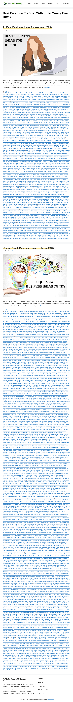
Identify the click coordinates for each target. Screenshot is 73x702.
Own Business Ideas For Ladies (49, 187)
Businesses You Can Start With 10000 (37, 140)
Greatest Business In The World (59, 455)
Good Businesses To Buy (27, 440)
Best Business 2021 (49, 97)
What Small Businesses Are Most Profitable (39, 661)
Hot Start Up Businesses (36, 467)
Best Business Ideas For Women (13, 102)
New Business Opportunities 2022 (14, 516)
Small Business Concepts (24, 550)
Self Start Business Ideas (22, 196)
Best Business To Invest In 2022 (40, 323)
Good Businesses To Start (9, 166)
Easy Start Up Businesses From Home (58, 427)
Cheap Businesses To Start (37, 391)
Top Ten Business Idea (31, 217)
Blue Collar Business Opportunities (40, 372)
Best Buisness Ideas (15, 97)
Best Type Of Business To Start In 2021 (24, 122)
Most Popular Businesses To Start (15, 498)
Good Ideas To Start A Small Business (41, 444)
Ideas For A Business (40, 470)
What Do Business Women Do (37, 230)
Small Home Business (61, 580)
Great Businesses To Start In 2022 (35, 452)
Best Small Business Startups (21, 357)
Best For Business (31, 332)
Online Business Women (35, 187)
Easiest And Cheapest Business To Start (58, 145)
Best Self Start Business (52, 352)
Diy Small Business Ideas (50, 403)
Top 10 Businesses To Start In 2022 (11, 609)
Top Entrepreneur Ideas (63, 215)
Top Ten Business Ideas (42, 217)
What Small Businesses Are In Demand (19, 661)
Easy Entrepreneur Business (18, 150)
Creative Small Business (32, 400)
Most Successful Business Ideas (59, 509)
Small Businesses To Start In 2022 (47, 578)
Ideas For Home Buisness (40, 471)
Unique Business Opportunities (24, 634)
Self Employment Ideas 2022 (40, 542)
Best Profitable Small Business (35, 350)
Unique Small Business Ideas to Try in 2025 (28, 248)
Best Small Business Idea (29, 119)
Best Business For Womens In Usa (37, 101)
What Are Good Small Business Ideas (54, 638)
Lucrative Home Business (12, 489)
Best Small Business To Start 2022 (42, 359)
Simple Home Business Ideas (53, 545)
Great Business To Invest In (58, 450)
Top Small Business (59, 620)
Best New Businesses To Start (38, 344)
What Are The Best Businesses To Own (58, 643)
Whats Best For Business (17, 236)
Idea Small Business (21, 470)
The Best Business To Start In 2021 (53, 210)
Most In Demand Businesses (40, 491)
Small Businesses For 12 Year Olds (27, 573)
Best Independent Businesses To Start (44, 339)
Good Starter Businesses (49, 449)
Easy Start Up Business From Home (27, 153)
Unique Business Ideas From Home (17, 223)
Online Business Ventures (23, 187)
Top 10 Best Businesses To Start (31, 607)
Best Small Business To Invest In (49, 357)
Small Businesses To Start (61, 576)
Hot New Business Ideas (30, 465)
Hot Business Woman (41, 174)
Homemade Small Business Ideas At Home (16, 174)
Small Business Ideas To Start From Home (31, 560)
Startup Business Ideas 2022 (42, 596)
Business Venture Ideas (18, 385)
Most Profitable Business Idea (10, 499)
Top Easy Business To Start (51, 215)
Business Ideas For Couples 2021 (32, 130)
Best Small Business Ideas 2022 (37, 355)
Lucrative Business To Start (16, 488)
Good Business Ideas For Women (14, 165)
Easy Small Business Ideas (50, 151)
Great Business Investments (44, 450)
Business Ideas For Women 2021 (43, 132)
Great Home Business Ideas (63, 452)
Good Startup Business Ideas (62, 449)
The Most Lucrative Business (50, 604)
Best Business (16, 318)
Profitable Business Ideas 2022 (33, 192)
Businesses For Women (8, 138)
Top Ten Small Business (31, 627)
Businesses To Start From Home (59, 388)
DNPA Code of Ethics (43, 689)
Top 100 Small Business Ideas (22, 214)
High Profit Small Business (41, 458)
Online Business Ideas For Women (56, 186)
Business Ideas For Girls (60, 130)
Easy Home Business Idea (32, 150)
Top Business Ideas (34, 214)
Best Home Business (39, 112)
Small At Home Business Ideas (32, 547)
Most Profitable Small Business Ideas (26, 506)
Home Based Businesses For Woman (20, 169)
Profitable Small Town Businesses (21, 539)
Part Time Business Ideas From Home (41, 525)
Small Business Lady (11, 205)
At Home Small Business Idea (13, 314)
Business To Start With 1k (26, 137)
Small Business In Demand (48, 560)
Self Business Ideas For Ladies (20, 194)
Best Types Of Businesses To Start (45, 370)
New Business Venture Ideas (43, 516)
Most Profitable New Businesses (19, 504)
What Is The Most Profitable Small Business (48, 656)
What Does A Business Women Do (53, 230)
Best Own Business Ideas (31, 347)
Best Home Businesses (20, 337)
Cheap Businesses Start (25, 391)
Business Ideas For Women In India (11, 133)
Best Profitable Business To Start (20, 350)
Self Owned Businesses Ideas (54, 542)
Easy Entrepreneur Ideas (8, 421)
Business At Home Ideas (12, 375)
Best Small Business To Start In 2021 (15, 360)
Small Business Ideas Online (26, 558)
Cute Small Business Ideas (51, 143)
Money (57, 3)
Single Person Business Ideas (18, 547)
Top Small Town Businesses (37, 624)
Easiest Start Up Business (61, 411)
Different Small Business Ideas (62, 401)
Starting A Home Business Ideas (43, 594)
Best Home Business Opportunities (15, 114)
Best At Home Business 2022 (29, 316)
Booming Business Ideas (49, 122)
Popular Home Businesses (63, 529)
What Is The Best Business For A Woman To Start (19, 232)
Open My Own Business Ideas (10, 524)
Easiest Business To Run (17, 406)
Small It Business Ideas (11, 583)
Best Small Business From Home (15, 119)
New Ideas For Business (17, 519)
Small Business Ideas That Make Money (42, 558)
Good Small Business (63, 445)
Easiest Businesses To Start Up (61, 408)
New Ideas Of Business (29, 519)
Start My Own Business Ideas (18, 591)
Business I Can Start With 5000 (24, 127)
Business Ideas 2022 (18, 377)
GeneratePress (50, 699)
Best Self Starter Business (15, 354)
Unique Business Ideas (22, 222)
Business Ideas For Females (47, 130)
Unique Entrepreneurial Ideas (46, 223)
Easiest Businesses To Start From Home (43, 408)
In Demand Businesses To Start (34, 480)
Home (29, 3)
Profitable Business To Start (60, 532)
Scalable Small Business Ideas (25, 542)
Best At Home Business (43, 96)
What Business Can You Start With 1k (54, 228)
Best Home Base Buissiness (56, 332)
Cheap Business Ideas (59, 390)
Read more (46, 87)
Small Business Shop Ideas (20, 565)
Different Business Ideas (64, 143)
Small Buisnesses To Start (9, 548)
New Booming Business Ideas (16, 514)
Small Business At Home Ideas (46, 548)
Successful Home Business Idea (21, 599)
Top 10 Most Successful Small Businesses (26, 611)
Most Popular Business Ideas (62, 181)
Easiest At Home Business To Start (42, 404)
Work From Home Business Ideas (14, 669)
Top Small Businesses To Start (57, 622)
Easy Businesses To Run (22, 417)
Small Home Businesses (19, 581)
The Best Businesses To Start (22, 602)
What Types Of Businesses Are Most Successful (36, 663)
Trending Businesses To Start (24, 630)
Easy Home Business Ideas (45, 150)
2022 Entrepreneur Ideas (11, 94)
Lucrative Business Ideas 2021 (48, 181)
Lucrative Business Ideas (38, 486)
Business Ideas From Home (13, 378)
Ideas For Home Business (53, 471)
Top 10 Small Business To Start (55, 611)
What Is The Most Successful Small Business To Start (31, 658)
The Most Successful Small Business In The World (42, 606)
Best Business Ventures (38, 107)
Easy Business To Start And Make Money (59, 416)
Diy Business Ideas (26, 403)
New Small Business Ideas (56, 519)
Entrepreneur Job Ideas (29, 156)
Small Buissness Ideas (21, 548)
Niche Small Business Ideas (29, 522)
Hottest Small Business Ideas (49, 467)
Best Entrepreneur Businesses (46, 109)
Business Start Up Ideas (29, 383)
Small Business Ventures (30, 571)
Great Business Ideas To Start (30, 450)
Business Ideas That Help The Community (23, 380)
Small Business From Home (17, 552)
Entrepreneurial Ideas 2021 (30, 158)
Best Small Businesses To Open (39, 362)
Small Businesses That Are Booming (45, 575)
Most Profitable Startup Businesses (26, 509)
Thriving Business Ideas (51, 212)
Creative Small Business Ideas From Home (18, 401)
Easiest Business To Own (22, 146)
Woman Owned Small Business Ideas (44, 236)
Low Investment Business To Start (38, 485)
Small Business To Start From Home (52, 205)
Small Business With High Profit (58, 571)
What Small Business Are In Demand (26, 660)
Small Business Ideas (16, 553)
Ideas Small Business (54, 476)
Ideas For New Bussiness (39, 473)
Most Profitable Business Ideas (24, 499)
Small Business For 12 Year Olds (52, 550)
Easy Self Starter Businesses (51, 424)
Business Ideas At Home (41, 377)
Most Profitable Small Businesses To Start (37, 507)
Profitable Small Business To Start (14, 537)
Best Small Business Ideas (23, 355)
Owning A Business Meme (25, 525)
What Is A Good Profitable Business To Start (43, 650)
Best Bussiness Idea (17, 109)
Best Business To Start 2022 (17, 324)
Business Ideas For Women (28, 132)
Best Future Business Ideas (42, 332)
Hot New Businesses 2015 (23, 467)
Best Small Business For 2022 (60, 354)
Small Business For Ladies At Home (32, 199)
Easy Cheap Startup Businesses (60, 419)
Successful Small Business (52, 599)
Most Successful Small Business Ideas (25, 511)
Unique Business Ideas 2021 (35, 222)
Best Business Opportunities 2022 (41, 102)
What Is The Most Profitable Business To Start (27, 656)
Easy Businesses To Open (9, 417)
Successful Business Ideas (51, 597)
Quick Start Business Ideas (38, 540)
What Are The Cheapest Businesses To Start (54, 645)
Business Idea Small (7, 377)
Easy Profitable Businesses (37, 424)
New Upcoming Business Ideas (61, 521)
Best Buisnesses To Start (38, 97)
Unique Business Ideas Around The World (55, 632)
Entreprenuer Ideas (58, 432)
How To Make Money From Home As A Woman (14, 176)
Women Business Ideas (59, 236)
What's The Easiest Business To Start (46, 235)
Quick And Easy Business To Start (37, 539)
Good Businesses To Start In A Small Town (19, 442)
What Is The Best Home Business (60, 232)
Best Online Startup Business (56, 115)
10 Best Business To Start (22, 92)
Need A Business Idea (53, 182)
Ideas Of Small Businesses (29, 476)
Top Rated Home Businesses (23, 620)
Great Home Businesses (8, 454)
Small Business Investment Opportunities (15, 561)
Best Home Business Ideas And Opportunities (39, 336)
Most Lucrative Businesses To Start (39, 493)
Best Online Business (25, 115)
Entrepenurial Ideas (17, 155)
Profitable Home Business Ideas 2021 (49, 192)
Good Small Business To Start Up (40, 447)
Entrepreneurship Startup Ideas (45, 432)
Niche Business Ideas (17, 522)
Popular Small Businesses (9, 530)
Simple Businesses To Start (39, 545)
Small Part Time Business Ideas (54, 583)
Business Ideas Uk (14, 381)
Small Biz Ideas (43, 547)
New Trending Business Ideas (35, 521)
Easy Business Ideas (55, 148)
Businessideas (6, 390)
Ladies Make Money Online (29, 179)
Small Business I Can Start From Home (15, 200)
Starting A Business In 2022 (29, 594)
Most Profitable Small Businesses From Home (16, 507)
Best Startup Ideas (30, 368)
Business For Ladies (31, 124)
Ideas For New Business (26, 473)
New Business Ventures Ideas (58, 516)
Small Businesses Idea (55, 573)
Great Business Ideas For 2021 (35, 166)
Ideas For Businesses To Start (27, 471)
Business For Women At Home (26, 125)
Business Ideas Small (8, 380)
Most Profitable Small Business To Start (44, 506)
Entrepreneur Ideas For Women (16, 156)
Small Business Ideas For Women (52, 202)
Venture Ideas (64, 225)
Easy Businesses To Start (34, 417)
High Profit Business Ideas (28, 458)
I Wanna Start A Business (49, 176)
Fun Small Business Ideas (34, 435)
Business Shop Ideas (8, 383)
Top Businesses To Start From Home (53, 615)
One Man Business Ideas (52, 522)
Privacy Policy (41, 686)
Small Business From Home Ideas (33, 552)
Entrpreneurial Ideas (47, 160)
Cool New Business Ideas (44, 396)
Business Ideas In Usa (26, 378)
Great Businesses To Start (21, 452)
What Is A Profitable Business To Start (34, 651)
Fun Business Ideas (7, 163)
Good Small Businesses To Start (20, 449)
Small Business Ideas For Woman (36, 202)
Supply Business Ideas (30, 601)
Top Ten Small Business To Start (59, 627)
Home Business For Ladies (36, 169)
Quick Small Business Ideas (25, 540)
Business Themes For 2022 (53, 383)
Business (7, 91)
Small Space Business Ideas (17, 586)
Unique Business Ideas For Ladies (50, 222)
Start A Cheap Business (27, 589)
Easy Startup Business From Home (44, 153)
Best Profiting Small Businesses (50, 350)
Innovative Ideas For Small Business (50, 480)
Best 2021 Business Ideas (31, 96)
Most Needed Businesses (26, 496)
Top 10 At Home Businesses (17, 607)
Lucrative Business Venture (29, 488)
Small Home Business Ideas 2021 (23, 207)
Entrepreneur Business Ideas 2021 (45, 155)
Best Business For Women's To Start (19, 101)
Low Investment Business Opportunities (20, 485)
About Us (36, 3)
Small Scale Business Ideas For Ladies (57, 207)
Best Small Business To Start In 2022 (32, 360)
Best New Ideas (9, 346)
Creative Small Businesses (34, 401)
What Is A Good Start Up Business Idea (16, 651)
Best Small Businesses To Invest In (23, 362)
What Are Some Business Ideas (10, 642)
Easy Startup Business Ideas (24, 429)
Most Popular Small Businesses (62, 498)
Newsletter (40, 678)
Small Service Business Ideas (44, 584)
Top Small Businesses (44, 622)
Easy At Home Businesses (20, 414)
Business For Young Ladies (58, 125)
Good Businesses (16, 440)
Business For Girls (21, 124)
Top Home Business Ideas (40, 617)
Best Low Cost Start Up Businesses (53, 341)
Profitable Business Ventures (9, 534)
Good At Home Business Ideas (56, 435)
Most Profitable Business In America (40, 499)
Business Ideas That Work (56, 380)
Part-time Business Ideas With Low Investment (39, 191)
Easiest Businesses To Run (13, 408)
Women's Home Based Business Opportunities (57, 238)
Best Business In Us (20, 319)
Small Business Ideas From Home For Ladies (26, 204)
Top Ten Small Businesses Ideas (21, 629)
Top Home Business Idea (28, 617)
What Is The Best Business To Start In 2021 (42, 232)
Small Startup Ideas (7, 588)
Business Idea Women (60, 127)
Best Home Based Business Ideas (35, 334)
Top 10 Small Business (42, 611)
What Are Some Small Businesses (41, 643)
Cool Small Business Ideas (56, 396)
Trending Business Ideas (56, 219)
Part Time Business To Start (45, 189)
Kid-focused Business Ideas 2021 (49, 178)
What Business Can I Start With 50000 (35, 228)
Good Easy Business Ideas (50, 442)
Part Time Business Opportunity (30, 189)
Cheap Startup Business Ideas (44, 393)
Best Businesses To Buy (41, 329)
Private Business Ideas (46, 530)
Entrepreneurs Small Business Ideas (29, 432)
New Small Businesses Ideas (21, 521)
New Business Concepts (39, 514)
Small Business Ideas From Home (34, 557)
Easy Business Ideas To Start (50, 414)
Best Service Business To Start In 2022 (31, 354)
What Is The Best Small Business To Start (57, 653)
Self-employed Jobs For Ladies (35, 196)
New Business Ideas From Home (26, 184)
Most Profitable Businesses (44, 501)
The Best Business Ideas (42, 601)
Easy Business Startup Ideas (31, 416)
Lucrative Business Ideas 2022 (52, 486)
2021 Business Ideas (55, 92)
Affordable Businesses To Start (25, 313)
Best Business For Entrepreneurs (26, 99)
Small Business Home (46, 552)
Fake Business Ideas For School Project (20, 161)
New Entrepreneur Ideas (40, 184)
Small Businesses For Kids (42, 573)
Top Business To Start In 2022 (55, 614)
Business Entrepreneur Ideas (9, 124)
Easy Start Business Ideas (12, 153)
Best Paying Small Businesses (60, 349)
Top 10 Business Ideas (62, 212)
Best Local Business (7, 341)
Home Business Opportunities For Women (29, 173)
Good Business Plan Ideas (49, 165)
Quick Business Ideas (51, 539)
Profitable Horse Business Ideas (35, 535)
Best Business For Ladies (40, 99)
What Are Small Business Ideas (61, 640)
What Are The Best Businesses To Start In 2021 (49, 227)
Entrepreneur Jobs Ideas (41, 156)
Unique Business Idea (11, 222)
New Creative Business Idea (33, 517)
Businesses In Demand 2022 (52, 385)
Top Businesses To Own (26, 615)
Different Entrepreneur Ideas (9, 145)
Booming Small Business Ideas (35, 373)
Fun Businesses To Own (18, 163)
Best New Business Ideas (14, 115)
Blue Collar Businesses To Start (56, 372)
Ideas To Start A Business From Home (33, 478)
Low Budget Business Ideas (33, 181)
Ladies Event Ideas (18, 179)
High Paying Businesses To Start (13, 458)
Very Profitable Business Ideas (23, 637)
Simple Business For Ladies (54, 197)
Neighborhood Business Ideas (53, 512)
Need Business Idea (40, 512)
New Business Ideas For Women (10, 184)
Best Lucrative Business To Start (35, 342)
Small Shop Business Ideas (57, 584)
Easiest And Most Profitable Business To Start (22, 404)
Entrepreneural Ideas (18, 158)
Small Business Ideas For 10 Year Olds (12, 555)
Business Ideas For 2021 (47, 128)
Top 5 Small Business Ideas (57, 612)
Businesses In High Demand (13, 386)
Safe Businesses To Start (12, 542)
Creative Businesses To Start (35, 398)
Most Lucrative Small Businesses (56, 494)
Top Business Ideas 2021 (45, 214)
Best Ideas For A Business (32, 337)
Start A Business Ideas (16, 589)
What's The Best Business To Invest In (15, 665)
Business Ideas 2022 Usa (19, 128)
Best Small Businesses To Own (55, 362)
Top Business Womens (25, 215)
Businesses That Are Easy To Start (28, 386)
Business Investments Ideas (61, 381)
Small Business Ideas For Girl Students (34, 200)
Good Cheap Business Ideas (36, 442)
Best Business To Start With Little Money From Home (19, 107)
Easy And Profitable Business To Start (54, 413)
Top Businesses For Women (37, 215)
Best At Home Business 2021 (56, 96)
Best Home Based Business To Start (25, 112)
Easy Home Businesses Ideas (60, 150)
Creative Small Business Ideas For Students (24, 143)
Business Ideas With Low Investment (37, 381)
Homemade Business (16, 463)
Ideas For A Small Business (52, 470)
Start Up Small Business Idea (51, 593)
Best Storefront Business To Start (43, 368)
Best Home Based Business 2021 (39, 111)
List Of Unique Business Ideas (19, 181)
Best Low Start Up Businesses (20, 342)
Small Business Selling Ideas (59, 563)
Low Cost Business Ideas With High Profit (39, 483)
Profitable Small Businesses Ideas (50, 537)
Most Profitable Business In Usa (57, 499)
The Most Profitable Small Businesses (20, 606)
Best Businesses (10, 329)
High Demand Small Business (35, 457)
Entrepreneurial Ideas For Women (45, 158)
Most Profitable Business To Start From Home (13, 182)
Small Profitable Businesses (29, 584)
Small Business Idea (57, 552)
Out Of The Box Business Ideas (38, 524)
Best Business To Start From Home (35, 106)
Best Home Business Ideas (21, 336)
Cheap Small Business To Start (29, 393)
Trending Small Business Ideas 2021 (55, 630)
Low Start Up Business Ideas (9, 486)
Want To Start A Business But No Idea (11, 227)
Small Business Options (22, 205)
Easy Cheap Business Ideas (30, 419)
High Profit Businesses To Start (50, 166)
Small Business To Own (49, 570)
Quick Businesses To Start (63, 539)
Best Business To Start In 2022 (13, 326)
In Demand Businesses (61, 176)
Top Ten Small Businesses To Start (37, 629)
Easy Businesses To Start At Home (49, 417)
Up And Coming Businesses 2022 (31, 635)
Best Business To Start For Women (18, 106)
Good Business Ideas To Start (55, 437)
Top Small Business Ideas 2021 (18, 622)
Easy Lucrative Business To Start (42, 422)
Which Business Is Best (29, 236)
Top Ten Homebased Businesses (30, 219)
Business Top (9, 385)
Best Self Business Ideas (37, 117)
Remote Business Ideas (51, 540)
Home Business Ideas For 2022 (28, 171)
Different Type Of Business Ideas (24, 145)
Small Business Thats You (47, 568)
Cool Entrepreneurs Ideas (45, 142)
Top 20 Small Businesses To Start (43, 612)
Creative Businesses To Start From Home (52, 398)
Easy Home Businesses (47, 421)
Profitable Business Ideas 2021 (18, 192)
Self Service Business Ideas (17, 543)
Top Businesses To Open (14, 615)
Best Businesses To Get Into (54, 329)
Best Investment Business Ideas (60, 339)
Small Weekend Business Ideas (50, 588)
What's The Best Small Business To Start (27, 235)
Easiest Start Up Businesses (9, 413)
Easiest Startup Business (23, 413)
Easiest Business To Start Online (36, 146)
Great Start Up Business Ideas (44, 455)
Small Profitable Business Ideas (15, 584)
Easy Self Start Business (38, 151)
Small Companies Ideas (11, 580)
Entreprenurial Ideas (19, 434)
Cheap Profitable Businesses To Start (53, 391)
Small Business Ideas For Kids (18, 557)
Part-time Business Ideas (22, 191)
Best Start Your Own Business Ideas (57, 367)
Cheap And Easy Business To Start (45, 390)
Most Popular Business (38, 496)
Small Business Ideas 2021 (28, 553)
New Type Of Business (48, 521)
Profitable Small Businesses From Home (31, 537)
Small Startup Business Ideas (46, 586)
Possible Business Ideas (21, 530)
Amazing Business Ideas (39, 313)
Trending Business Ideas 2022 (10, 630)
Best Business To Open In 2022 (40, 104)
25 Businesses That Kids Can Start (26, 94)
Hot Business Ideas (31, 174)
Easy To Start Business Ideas (38, 429)
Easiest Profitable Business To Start (46, 409)
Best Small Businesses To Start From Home (28, 120)
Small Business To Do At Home (35, 205)
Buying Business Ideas (23, 390)
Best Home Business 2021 (51, 112)
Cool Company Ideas (8, 396)
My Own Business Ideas (30, 512)
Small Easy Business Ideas (36, 580)
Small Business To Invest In (21, 570)
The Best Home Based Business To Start (39, 602)
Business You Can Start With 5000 (40, 137)
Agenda (43, 3)
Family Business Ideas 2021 (37, 161)
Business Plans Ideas (54, 135)
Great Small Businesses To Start (29, 455)
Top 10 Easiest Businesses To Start (28, 609)
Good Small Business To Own (10, 447)
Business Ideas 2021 (8, 128)
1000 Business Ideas (34, 92)
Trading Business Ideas (44, 219)
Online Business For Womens (41, 186)
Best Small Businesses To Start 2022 (21, 363)
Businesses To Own (31, 388)
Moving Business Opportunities (16, 512)
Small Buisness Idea (18, 199)
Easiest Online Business (44, 148)
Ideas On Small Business (42, 476)
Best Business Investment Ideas (46, 319)
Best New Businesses (25, 344)
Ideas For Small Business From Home (20, 475)
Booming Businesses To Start (62, 122)
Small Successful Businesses (19, 588)
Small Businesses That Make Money (18, 576)
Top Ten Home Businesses (19, 627)
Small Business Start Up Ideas (35, 565)
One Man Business (41, 522)
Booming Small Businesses (49, 373)
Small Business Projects (46, 563)
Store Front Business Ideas (25, 597)
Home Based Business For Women (15, 168)
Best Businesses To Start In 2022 (14, 331)
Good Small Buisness (52, 445)
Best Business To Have (26, 104)
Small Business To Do (59, 568)
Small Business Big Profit (11, 550)
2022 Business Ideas (52, 311)
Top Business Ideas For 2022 (58, 214)
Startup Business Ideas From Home (58, 596)
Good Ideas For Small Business (24, 444)
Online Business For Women (26, 186)
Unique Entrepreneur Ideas (33, 223)
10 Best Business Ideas (10, 92)
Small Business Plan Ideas (33, 563)
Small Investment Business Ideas (39, 207)
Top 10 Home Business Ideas (44, 609)
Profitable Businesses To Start (24, 534)
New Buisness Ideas (28, 514)
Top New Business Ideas (31, 619)
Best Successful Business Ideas (59, 368)
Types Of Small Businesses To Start (37, 632)
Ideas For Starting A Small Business (37, 475)
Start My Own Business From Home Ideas (53, 209)
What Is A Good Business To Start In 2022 (23, 650)
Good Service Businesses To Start (23, 445)
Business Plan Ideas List (42, 135)
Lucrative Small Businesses (53, 489)
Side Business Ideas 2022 (26, 197)
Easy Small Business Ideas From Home (25, 426)
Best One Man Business (51, 346)
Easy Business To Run (43, 416)
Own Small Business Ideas (12, 525)
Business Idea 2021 (36, 127)
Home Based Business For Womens (32, 168)
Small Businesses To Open (48, 576)
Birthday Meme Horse (26, 372)
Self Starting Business (42, 543)
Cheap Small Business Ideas (14, 393)
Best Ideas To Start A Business (27, 339)
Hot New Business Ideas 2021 (43, 465)
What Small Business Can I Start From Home (53, 233)
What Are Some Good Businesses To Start (48, 642)
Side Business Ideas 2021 (14, 197)
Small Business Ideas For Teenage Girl (18, 202)
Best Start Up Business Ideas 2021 (61, 120)
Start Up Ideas (40, 593)
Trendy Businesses (23, 632)
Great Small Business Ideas (50, 454)
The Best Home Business (22, 212)
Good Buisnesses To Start (51, 163)
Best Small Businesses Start (60, 360)
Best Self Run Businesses (40, 352)
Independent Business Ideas (9, 178)
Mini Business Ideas (28, 491)
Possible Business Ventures (34, 530)
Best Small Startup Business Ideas (37, 365)
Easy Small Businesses (55, 426)
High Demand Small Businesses (49, 457)
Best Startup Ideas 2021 (8, 122)
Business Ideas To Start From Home (60, 133)
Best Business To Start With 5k (12, 327)
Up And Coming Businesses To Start (47, 635)
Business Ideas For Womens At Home (29, 133)
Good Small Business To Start (24, 447)
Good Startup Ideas (7, 450)
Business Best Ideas (23, 375)
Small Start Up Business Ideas (32, 586)
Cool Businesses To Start (62, 395)
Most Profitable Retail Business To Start (37, 504)
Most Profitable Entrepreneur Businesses (52, 503)
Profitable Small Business (49, 535)
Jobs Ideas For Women (35, 178)
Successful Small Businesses (18, 601)
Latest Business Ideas (42, 179)
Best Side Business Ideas (46, 354)
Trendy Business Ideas (49, 220)
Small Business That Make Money (16, 568)
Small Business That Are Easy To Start (45, 566)
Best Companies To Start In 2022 (55, 331)
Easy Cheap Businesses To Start (45, 419)
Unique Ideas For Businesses (27, 225)
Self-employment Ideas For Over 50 (51, 196)
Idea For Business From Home (56, 468)
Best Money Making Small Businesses (53, 342)
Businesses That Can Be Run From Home (47, 386)
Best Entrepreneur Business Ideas (31, 109)
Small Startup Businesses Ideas (61, 586)
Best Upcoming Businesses (60, 370)
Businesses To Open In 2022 (20, 388)
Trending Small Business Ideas (36, 220)
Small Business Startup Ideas (49, 565)
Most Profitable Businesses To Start (11, 503)
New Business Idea (63, 182)
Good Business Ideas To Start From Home (32, 165)
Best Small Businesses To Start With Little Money (17, 365)
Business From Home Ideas (61, 375)
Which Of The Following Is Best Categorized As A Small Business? (32, 668)
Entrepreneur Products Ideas (54, 156)
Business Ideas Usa (24, 381)
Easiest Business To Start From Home (33, 406)
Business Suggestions (14, 137)
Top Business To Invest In (42, 614)
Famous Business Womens (50, 161)
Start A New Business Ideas (39, 589)
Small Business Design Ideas (37, 550)
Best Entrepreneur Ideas (60, 109)
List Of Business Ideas (53, 179)
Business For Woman (14, 125)
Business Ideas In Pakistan (44, 133)
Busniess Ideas (13, 390)
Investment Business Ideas (24, 481)
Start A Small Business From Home (55, 589)
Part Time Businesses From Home (22, 527)
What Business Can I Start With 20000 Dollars (49, 648)
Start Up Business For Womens (21, 210)
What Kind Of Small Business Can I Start (32, 233)
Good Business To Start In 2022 (37, 439)
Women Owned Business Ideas (20, 238)
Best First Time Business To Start (22, 111)
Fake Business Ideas (58, 160)
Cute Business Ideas (39, 143)
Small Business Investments (32, 561)
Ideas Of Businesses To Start (16, 476)
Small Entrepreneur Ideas (49, 580)
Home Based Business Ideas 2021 (50, 168)
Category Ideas (32, 390)
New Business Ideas (50, 514)
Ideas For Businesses (14, 471)
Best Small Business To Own (42, 119)
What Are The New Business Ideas (30, 648)
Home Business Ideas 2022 (13, 171)
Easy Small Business (64, 424)
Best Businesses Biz (19, 329)
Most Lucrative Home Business (55, 493)
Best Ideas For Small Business (58, 337)
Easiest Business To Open (9, 146)
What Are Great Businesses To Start (44, 640)
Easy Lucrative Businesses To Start (59, 422)
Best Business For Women (53, 99)
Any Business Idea (39, 94)
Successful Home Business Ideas (37, 599)
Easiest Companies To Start (15, 148)
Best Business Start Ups (55, 102)
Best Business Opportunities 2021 (14, 321)
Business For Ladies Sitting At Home (44, 124)
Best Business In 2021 (27, 102)
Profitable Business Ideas (18, 532)
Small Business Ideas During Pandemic (60, 553)
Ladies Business (9, 179)
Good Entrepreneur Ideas (21, 166)
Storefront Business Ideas (38, 597)
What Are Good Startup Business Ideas (27, 640)
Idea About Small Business (30, 468)
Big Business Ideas (38, 122)
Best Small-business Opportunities (26, 367)
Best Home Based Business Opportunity (53, 334)
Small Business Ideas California (42, 553)
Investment (50, 3)
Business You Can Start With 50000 (57, 137)
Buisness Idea (59, 373)
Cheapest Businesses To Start (59, 393)
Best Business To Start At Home (31, 324)
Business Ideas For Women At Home (60, 132)
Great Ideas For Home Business (22, 454)
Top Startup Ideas (21, 217)
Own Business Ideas (51, 524)
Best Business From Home (52, 101)
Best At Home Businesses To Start (45, 316)
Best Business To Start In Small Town (48, 326)
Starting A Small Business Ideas (13, 596)
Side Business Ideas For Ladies (40, 197)
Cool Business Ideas (22, 142)
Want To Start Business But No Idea (29, 227)
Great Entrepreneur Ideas (50, 452)
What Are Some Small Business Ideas (23, 643)
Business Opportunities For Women (11, 135)
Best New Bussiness (51, 344)
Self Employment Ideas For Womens (53, 194)
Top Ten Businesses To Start (59, 625)
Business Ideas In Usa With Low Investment (42, 378)
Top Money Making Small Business (17, 619)
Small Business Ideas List (44, 204)
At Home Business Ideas (50, 94)
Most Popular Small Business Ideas (46, 498)
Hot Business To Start (18, 465)
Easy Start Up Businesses (42, 427)
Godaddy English (45, 435)
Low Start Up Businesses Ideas (24, 486)
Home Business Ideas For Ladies (43, 171)
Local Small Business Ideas (9, 483)
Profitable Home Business (58, 534)
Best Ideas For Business (45, 337)
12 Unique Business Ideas (11, 311)
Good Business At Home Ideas (30, 437)
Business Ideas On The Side (60, 378)
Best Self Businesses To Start (50, 117)
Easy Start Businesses (18, 427)
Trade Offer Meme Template (63, 629)
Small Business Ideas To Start (14, 560)
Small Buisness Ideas (63, 547)
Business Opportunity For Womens (28, 135)
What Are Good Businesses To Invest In (15, 638)
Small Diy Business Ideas (24, 580)
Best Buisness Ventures (26, 97)
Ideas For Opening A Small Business (54, 473)
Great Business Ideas (17, 450)
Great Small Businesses (15, 455)
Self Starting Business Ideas (54, 543)
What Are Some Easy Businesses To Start (28, 642)
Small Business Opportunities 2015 (48, 561)
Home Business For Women (50, 169)
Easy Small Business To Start (42, 426)
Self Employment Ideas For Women (36, 194)
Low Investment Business (56, 483)
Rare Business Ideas (63, 192)
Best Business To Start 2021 (54, 104)
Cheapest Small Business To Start (11, 395)
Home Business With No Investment (48, 173)
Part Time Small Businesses (52, 527)
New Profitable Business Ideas (43, 519)
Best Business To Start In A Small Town (30, 326)
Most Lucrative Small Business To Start (39, 494)
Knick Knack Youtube (36, 481)
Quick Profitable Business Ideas (10, 540)
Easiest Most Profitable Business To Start (28, 409)
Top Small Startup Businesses (10, 217)
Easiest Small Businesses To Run (46, 411)
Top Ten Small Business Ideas (45, 627)
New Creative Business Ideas (47, 517)
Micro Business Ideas (18, 491)
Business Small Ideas (18, 383)
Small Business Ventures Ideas (43, 571)
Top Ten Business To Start (55, 217)
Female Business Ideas (63, 161)
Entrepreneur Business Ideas (29, 155)
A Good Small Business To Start (10, 313)
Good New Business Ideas (56, 444)
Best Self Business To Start (12, 352)
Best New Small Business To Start (37, 346)
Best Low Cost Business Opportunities (36, 341)
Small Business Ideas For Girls (51, 200)
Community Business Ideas (25, 395)
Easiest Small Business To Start (13, 411)
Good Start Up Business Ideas (35, 449)
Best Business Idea (37, 318)
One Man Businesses (64, 522)
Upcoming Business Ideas (54, 225)
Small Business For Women (47, 199)
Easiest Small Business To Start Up (29, 411)
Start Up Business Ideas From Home (11, 593)
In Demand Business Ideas (20, 480)
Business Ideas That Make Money (42, 380)
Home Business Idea (20, 460)
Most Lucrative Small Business (22, 494)
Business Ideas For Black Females (15, 130)
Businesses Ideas (40, 385)
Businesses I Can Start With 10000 (38, 138)
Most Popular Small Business (30, 498)
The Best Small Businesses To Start (20, 604)
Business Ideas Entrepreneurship (33, 128)
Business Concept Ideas (34, 375)
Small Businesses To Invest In (34, 576)
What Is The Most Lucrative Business (51, 655)
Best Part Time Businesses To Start (22, 117)
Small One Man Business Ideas (25, 583)
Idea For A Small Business (43, 468)
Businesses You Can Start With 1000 (19, 140)
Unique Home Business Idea (12, 225)
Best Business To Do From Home (12, 104)
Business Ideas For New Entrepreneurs (12, 132)
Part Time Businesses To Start (59, 189)
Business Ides (50, 381)
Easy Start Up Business (29, 427)
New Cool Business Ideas (20, 517)
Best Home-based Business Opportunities (48, 114)
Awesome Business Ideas (58, 314)
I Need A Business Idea (17, 468)
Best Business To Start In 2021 (51, 106)
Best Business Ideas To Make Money (51, 318)
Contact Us (66, 3)
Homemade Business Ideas (27, 463)
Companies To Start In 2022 (39, 395)
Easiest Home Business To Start (30, 148)
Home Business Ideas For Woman (60, 171)
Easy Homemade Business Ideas (26, 422)
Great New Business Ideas (37, 454)
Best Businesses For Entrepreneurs (52, 107)
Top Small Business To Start (32, 622)
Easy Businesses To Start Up (16, 419)
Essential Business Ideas (40, 434)
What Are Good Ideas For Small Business (34, 638)
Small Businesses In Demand (13, 575)
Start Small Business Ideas (62, 591)
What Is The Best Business (50, 651)
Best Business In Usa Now (32, 319)
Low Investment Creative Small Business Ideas (57, 485)
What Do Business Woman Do (22, 230)
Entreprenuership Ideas (36, 160)
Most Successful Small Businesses (43, 511)
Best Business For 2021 (60, 97)
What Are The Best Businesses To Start (12, 645)
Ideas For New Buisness (14, 473)
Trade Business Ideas (51, 629)
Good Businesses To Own (39, 440)
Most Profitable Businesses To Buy (59, 501)
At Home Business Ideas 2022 (52, 313)
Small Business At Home (33, 548)
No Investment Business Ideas (54, 184)
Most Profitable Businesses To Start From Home (36, 182)
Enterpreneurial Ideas (8, 155)
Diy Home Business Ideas (37, 403)
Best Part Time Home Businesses (31, 349)
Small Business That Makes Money (32, 568)
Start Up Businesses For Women (36, 210)
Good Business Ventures (61, 165)
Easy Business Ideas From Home (35, 414)
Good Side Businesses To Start (39, 445)
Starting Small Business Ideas (28, 596)
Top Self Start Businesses (37, 620)
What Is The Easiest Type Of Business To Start (30, 655)
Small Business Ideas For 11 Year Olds (31, 555)
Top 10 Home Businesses (57, 609)
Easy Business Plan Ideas (18, 416)
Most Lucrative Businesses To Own (21, 493)
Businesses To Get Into (63, 386)
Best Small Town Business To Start (54, 365)
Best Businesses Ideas (29, 329)
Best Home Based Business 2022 (55, 111)
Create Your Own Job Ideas (58, 142)
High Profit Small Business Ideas (55, 458)
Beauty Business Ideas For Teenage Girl (14, 96)
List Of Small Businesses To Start (60, 481)
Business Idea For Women (48, 127)
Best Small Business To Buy (34, 357)
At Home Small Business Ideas (27, 314)
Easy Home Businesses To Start (10, 422)
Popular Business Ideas (56, 191)
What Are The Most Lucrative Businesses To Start (30, 647)
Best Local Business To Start (19, 341)
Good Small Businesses (53, 447)
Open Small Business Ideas (24, 524)
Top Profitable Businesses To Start (59, 619)
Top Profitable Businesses (44, 619)
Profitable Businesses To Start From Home (41, 534)
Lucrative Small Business (25, 489)
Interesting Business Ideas (23, 178)
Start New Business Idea (31, 591)
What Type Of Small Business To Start (15, 663)
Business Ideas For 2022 (54, 377)
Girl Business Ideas (29, 163)
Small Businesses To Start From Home (29, 578)
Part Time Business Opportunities (15, 189)
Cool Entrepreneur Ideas (33, 142)
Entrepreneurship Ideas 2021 (24, 160)
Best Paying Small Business (45, 349)
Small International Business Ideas (46, 581)
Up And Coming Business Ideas (15, 635)
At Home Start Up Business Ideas (43, 314)
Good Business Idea (43, 437)
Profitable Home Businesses (20, 535)
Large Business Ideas (47, 481)
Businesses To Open (8, 388)
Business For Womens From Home (42, 125)
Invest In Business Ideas (11, 481)
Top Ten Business (13, 625)
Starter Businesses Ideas (16, 594)
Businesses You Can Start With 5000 (55, 140)
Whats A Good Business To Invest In (23, 666)
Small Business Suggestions (12, 566)
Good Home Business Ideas (9, 444)
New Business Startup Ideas (29, 516)
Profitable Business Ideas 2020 (31, 532)
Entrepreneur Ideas (58, 155)
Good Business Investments (22, 439)
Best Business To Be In (56, 321)
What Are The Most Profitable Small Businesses (53, 647)
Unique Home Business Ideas (52, 634)
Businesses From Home (30, 385)
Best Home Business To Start (31, 114)
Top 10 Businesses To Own (62, 607)
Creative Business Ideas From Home (19, 398)
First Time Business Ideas (52, 434)
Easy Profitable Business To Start (23, 151)
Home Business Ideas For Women (11, 173)
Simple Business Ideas (26, 545)
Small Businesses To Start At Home (11, 578)
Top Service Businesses (48, 620)
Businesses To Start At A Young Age (55, 138)
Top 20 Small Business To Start (27, 612)
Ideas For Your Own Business (53, 475)
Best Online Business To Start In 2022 (40, 115)
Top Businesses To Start (38, 615)
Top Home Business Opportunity (54, 617)
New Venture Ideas (7, 522)
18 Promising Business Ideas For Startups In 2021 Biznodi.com (32, 311)
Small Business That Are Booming (28, 566)
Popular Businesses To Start (49, 529)
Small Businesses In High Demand (28, 575)
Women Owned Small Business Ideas (37, 238)
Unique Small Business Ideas (41, 225)
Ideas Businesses (31, 470)
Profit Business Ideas (58, 530)
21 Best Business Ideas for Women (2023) (27, 27)
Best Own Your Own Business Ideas (46, 347)
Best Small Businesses (47, 360)
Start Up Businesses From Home (28, 593)
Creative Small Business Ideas (46, 400)
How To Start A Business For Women (34, 176)
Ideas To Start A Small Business (50, 478)
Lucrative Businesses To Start (43, 488)
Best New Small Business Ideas (21, 346)
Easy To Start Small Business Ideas (54, 429)
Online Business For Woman (12, 186)
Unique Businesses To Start (38, 634)
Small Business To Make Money (36, 570)
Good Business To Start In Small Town (54, 439)
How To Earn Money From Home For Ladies (57, 174)
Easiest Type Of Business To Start (37, 413)
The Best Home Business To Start (37, 212)
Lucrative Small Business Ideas (38, 489)
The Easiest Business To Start (36, 604)
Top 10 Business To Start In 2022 (47, 607)
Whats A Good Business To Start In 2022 (42, 666)
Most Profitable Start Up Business (56, 507)
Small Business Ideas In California (51, 557)
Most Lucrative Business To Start (55, 491)
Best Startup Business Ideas (19, 368)
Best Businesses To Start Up (29, 331)
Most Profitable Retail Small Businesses (56, 504)
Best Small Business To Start (56, 119)
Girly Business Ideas (39, 163)
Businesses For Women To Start (22, 138)
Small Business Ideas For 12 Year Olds (50, 555)
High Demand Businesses (21, 457)
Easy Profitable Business (9, 424)
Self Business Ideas (7, 194)
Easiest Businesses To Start (27, 408)
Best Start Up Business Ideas (45, 120)
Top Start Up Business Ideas (51, 624)
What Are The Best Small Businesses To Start (32, 645)
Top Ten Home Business (16, 219)
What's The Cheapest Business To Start (53, 665)
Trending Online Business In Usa (20, 220)
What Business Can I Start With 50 (18, 228)
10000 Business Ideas (44, 92)
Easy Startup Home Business (60, 153)
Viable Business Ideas (52, 637)
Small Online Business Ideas (39, 583)
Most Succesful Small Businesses (43, 509)
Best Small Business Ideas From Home (54, 355)
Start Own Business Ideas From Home (46, 591)
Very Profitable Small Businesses (38, 637)
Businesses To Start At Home (44, 388)
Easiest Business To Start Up (51, 146)
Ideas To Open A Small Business (16, 478)
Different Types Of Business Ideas (40, 145)
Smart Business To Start (36, 209)
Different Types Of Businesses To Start (12, 403)
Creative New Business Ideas (19, 400)
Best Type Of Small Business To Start (28, 370)
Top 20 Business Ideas (14, 612)
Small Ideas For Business (32, 581)
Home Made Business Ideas (57, 462)
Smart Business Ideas (25, 209)
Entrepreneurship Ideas (11, 160)
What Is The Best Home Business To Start (13, 233)
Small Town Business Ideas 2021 (34, 588)
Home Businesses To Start (43, 462)
